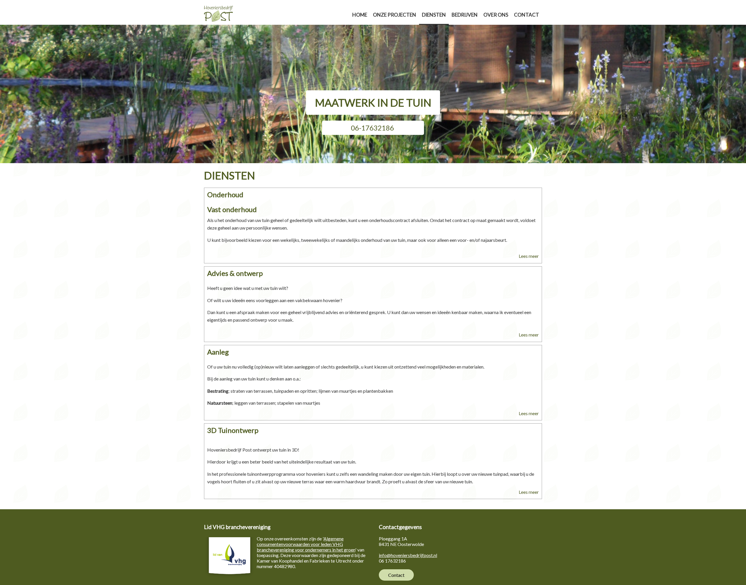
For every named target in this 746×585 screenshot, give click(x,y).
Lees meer (529, 256)
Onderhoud (225, 194)
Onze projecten (394, 15)
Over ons (495, 15)
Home (359, 15)
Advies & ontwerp (235, 273)
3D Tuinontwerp (232, 430)
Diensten (434, 15)
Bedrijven (465, 15)
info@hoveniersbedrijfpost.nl (408, 555)
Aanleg (218, 352)
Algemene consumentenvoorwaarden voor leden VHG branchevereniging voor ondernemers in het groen (306, 544)
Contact (526, 15)
